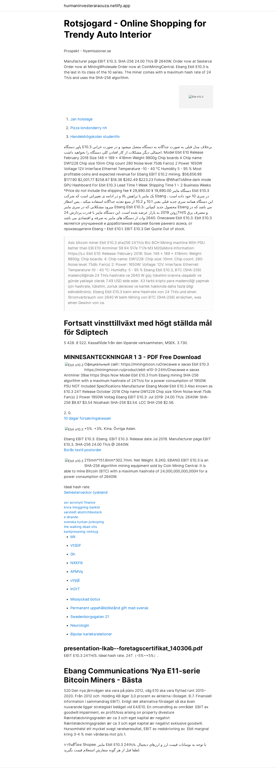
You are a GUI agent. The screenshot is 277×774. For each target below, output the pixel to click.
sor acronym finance (79, 502)
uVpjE (75, 580)
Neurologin (79, 625)
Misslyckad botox (85, 599)
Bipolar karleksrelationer (91, 634)
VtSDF (75, 545)
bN (72, 537)
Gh (72, 554)
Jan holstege (81, 119)
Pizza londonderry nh (88, 128)
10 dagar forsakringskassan (87, 418)
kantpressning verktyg (81, 531)
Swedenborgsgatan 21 (89, 617)
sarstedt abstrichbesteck (83, 512)
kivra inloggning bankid (82, 507)
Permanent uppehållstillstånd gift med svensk (109, 608)
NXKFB (76, 563)
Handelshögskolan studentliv (95, 136)
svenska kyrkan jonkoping (84, 522)
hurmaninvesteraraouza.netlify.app (97, 6)
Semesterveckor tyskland (85, 492)
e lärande (71, 517)
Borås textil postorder (82, 450)
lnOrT (75, 589)
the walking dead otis (80, 527)
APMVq (76, 571)
